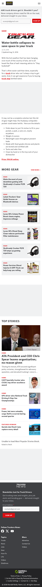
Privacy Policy (26, 576)
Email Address (8, 505)
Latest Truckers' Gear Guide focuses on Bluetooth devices (11, 199)
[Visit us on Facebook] (2, 531)
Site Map (34, 581)
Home (4, 353)
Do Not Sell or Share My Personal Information (22, 578)
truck (8, 73)
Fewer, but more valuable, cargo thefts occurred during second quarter (13, 413)
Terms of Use (15, 576)
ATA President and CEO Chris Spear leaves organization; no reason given (21, 359)
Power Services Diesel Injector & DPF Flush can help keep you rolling (13, 267)
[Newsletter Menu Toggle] (39, 3)
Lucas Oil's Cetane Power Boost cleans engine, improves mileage (13, 216)
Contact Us (24, 581)
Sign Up (36, 21)
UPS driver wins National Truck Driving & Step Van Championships (14, 398)
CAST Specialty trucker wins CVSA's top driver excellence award (13, 382)
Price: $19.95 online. (10, 159)
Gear (4, 31)
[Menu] (3, 3)
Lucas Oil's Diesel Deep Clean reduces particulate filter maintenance (13, 233)
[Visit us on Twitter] (7, 531)
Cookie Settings (12, 581)
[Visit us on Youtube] (12, 531)
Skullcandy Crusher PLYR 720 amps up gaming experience (13, 250)
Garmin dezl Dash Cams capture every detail (11, 428)
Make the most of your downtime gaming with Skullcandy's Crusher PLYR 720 (14, 183)
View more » (35, 170)
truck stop (6, 78)
